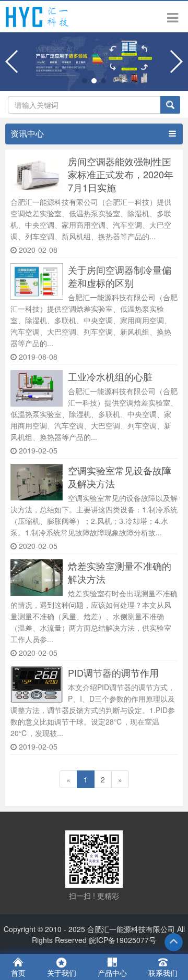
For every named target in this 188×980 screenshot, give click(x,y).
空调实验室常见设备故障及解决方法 (119, 477)
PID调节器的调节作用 (113, 672)
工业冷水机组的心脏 (110, 376)
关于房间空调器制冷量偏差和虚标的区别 (119, 276)
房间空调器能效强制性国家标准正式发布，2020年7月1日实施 (120, 174)
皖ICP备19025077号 (122, 940)
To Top (173, 942)
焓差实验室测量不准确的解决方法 (119, 572)
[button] (84, 80)
